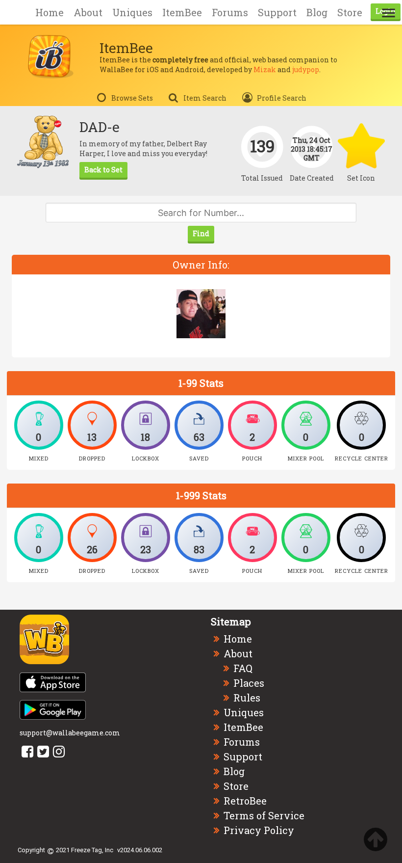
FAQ (242, 668)
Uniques (132, 12)
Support (277, 12)
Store (349, 12)
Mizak (264, 69)
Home (49, 12)
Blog (316, 12)
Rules (246, 697)
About (88, 12)
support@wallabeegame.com (70, 732)
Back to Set (103, 169)
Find (201, 233)
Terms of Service (264, 815)
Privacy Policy (259, 830)
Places (248, 682)
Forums (230, 12)
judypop (305, 69)
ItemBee (182, 12)
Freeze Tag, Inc (92, 850)
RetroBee (245, 800)
